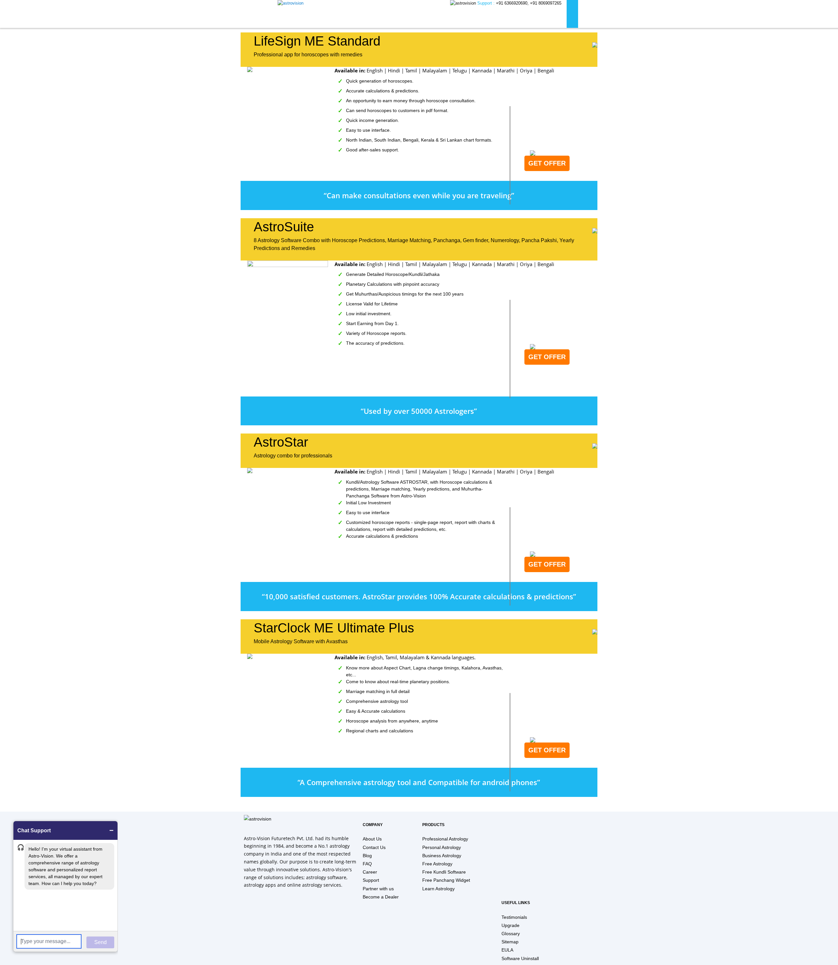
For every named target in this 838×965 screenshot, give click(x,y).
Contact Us (374, 847)
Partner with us (378, 888)
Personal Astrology (441, 847)
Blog (367, 855)
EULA (507, 950)
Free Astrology (437, 863)
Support (371, 880)
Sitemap (510, 941)
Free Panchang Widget (446, 880)
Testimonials (514, 917)
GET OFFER (547, 163)
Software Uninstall (520, 958)
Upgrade (510, 925)
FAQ (367, 863)
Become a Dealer (381, 896)
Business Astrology (441, 855)
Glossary (510, 933)
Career (370, 872)
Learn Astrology (438, 888)
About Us (372, 838)
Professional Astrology (445, 838)
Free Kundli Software (444, 872)
